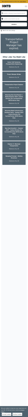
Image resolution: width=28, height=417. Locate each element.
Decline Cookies (17, 414)
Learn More (23, 1)
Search (14, 24)
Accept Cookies (6, 414)
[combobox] (14, 13)
